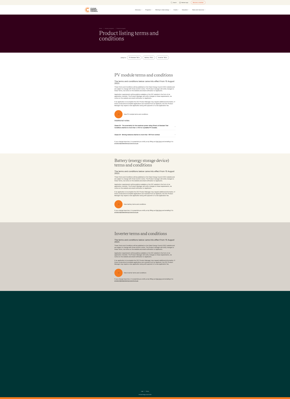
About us (101, 334)
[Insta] (140, 317)
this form (159, 141)
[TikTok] (151, 317)
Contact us (102, 330)
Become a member (198, 2)
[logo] (91, 10)
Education (185, 10)
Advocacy (138, 10)
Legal (142, 391)
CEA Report (117, 328)
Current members (104, 337)
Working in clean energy (162, 10)
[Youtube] (148, 317)
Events (175, 10)
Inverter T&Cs (162, 57)
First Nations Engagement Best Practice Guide (119, 343)
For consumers (134, 336)
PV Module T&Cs (134, 57)
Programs (148, 10)
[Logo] (145, 309)
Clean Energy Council (144, 394)
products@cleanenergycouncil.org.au (126, 143)
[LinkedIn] (143, 317)
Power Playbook (119, 332)
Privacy (147, 391)
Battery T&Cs (149, 57)
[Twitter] (145, 317)
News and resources (198, 10)
